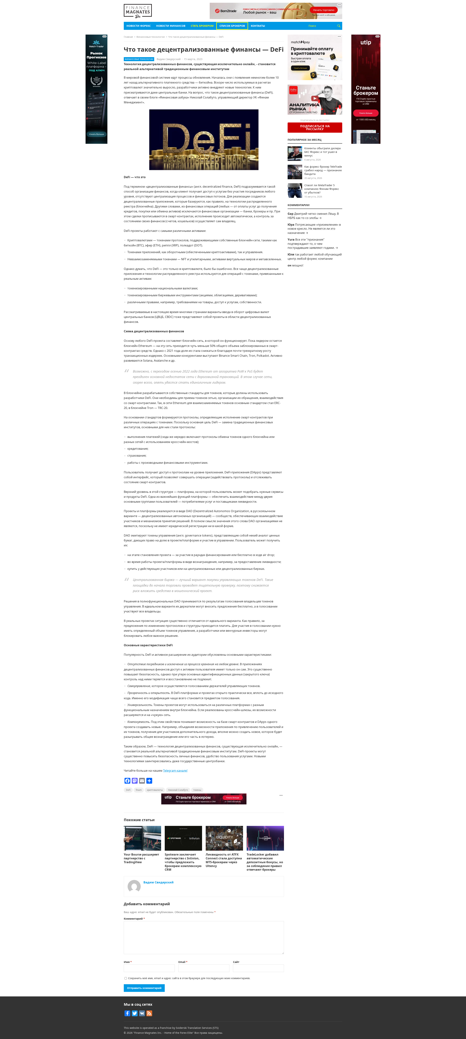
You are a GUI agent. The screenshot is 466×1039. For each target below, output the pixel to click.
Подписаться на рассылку (315, 127)
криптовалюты (155, 789)
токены (197, 789)
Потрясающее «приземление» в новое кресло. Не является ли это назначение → (314, 229)
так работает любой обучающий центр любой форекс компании (315, 256)
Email (182, 962)
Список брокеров (232, 25)
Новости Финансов (170, 25)
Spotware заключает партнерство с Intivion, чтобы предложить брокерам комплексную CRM (183, 862)
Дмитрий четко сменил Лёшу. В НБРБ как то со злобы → (313, 216)
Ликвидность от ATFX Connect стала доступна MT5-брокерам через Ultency (224, 860)
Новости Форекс (139, 25)
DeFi (128, 789)
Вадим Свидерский (169, 59)
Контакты (258, 25)
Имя (128, 962)
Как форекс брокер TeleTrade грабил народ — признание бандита (323, 170)
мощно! (297, 265)
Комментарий (134, 918)
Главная (128, 36)
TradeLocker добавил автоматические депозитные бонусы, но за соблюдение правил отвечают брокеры (265, 862)
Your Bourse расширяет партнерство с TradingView (141, 858)
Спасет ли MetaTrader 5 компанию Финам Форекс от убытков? (321, 188)
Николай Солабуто (178, 789)
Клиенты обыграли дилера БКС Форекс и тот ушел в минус (322, 151)
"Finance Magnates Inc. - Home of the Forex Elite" (163, 1032)
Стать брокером (202, 25)
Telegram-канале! (175, 771)
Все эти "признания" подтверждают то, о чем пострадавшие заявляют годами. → (313, 244)
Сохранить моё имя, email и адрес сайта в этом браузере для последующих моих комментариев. (189, 978)
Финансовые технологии (150, 36)
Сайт (236, 962)
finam (139, 789)
